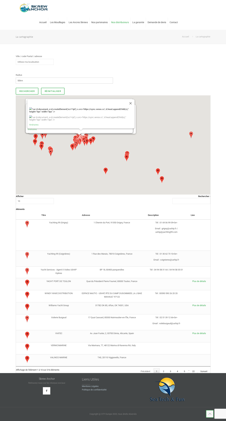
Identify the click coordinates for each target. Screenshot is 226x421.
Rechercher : (204, 196)
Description (153, 215)
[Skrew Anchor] (33, 7)
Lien (193, 215)
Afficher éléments (20, 202)
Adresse (86, 215)
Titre (43, 215)
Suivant (203, 371)
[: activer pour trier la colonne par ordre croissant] (27, 216)
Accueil (185, 36)
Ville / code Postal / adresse (29, 56)
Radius (19, 75)
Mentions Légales (90, 386)
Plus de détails (199, 281)
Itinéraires (32, 129)
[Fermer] (131, 103)
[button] (41, 150)
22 (193, 371)
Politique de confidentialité (94, 389)
